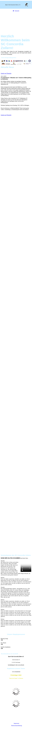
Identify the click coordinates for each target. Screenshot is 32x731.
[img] (16, 4)
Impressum (16, 723)
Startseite (17, 10)
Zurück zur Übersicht (6, 73)
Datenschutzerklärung (16, 725)
